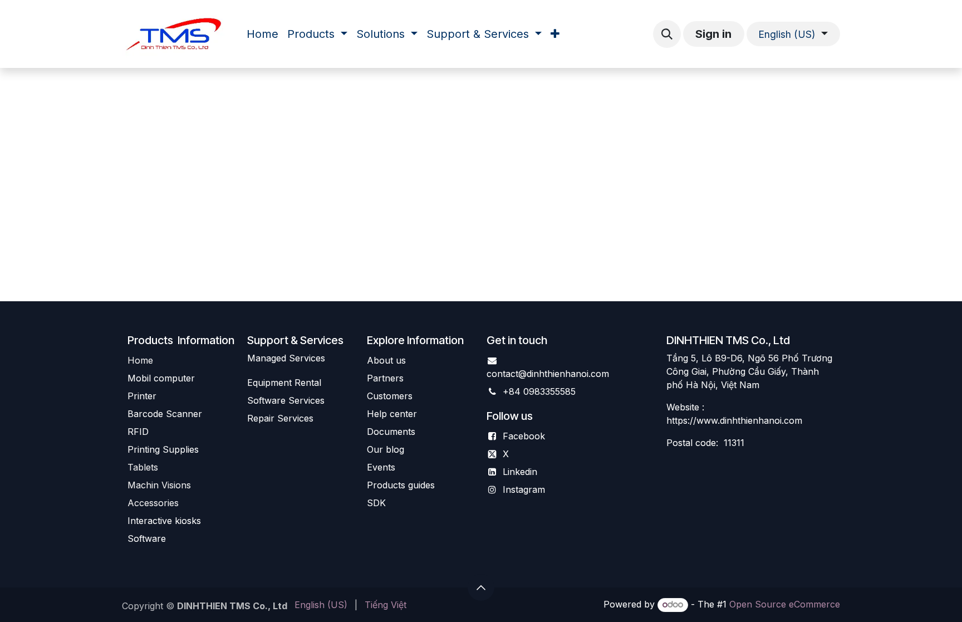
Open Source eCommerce (784, 604)
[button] (667, 34)
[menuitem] (262, 34)
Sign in (713, 34)
